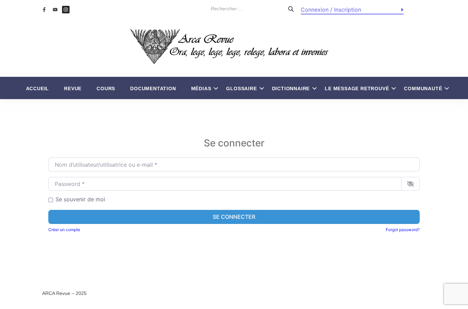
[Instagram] (66, 9)
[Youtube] (55, 9)
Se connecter (234, 216)
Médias (201, 88)
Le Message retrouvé (357, 88)
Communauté (423, 88)
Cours (106, 88)
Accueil (37, 88)
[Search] (290, 9)
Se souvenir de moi (80, 199)
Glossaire (241, 88)
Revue (73, 88)
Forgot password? (403, 229)
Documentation (153, 88)
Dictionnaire (291, 88)
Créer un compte (64, 229)
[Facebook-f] (44, 9)
